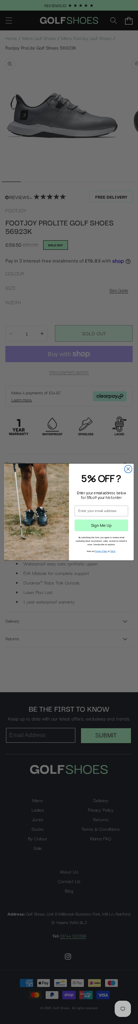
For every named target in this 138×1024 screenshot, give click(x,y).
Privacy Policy (101, 551)
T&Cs (113, 551)
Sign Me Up (101, 525)
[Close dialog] (128, 469)
